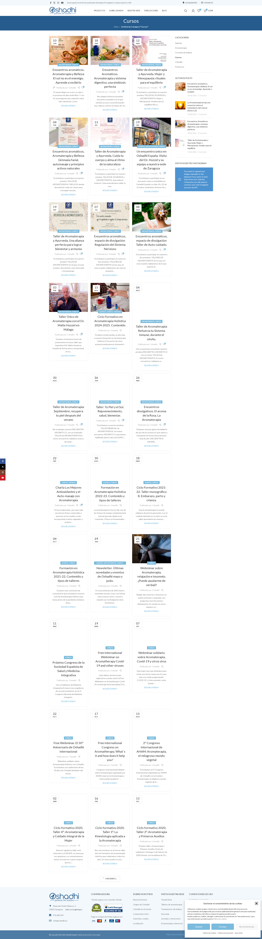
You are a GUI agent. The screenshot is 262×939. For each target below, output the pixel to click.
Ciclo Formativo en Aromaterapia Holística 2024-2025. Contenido (110, 321)
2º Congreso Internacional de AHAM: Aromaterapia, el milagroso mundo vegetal (152, 751)
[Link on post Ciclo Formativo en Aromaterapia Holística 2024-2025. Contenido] (110, 297)
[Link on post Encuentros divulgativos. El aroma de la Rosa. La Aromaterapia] (151, 387)
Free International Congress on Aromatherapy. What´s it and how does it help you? (110, 751)
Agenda (141, 146)
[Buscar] (185, 10)
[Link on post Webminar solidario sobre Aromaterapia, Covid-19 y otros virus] (151, 633)
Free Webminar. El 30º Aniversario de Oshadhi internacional (68, 747)
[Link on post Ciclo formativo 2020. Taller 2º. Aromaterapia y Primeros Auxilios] (151, 808)
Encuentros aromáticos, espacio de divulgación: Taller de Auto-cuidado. (151, 240)
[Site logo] (63, 10)
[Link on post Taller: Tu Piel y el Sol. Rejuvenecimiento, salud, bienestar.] (110, 387)
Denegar (223, 926)
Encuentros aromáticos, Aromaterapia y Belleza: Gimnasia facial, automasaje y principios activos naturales (68, 159)
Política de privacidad (225, 933)
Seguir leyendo (68, 106)
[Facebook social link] (50, 3)
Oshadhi (72, 87)
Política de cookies (220, 919)
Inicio (116, 27)
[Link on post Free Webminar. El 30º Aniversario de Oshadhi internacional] (68, 723)
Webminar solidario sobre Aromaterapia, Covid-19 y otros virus (151, 657)
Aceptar (198, 926)
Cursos (75, 65)
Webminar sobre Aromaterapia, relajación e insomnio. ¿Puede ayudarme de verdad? (151, 576)
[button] (256, 903)
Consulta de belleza (183, 52)
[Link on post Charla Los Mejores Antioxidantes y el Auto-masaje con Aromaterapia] (68, 468)
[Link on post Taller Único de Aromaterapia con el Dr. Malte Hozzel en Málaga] (68, 297)
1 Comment (202, 96)
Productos (179, 67)
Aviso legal (238, 933)
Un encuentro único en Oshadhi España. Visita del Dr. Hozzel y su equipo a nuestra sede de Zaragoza (152, 159)
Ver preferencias (246, 926)
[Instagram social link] (58, 3)
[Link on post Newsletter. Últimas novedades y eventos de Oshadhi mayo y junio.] (110, 548)
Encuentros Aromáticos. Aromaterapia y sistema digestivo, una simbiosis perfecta (110, 78)
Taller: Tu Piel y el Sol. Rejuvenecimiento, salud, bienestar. (110, 411)
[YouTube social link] (62, 3)
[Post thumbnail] (180, 89)
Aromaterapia (65, 65)
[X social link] (54, 3)
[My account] (193, 10)
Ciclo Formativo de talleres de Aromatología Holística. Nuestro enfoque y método (151, 916)
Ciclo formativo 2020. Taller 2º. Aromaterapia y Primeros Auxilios (151, 832)
